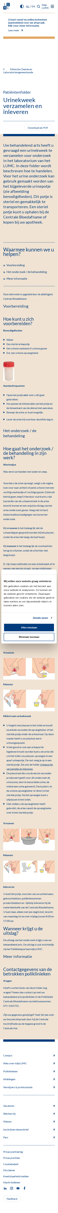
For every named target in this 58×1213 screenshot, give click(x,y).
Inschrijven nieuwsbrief (16, 1129)
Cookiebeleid (10, 1164)
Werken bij (9, 1113)
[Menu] (52, 6)
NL (27, 6)
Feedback (12, 1198)
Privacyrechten (11, 1157)
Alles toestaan (29, 627)
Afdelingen (9, 1079)
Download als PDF (38, 127)
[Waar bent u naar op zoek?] (39, 6)
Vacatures (8, 1105)
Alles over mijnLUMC (15, 1063)
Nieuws (7, 1121)
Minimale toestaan (29, 637)
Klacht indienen (11, 1182)
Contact (7, 1055)
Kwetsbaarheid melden (16, 1176)
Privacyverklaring (13, 1151)
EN (33, 6)
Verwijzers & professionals (18, 1087)
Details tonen (40, 618)
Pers (5, 1137)
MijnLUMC (45, 6)
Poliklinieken (10, 1071)
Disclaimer (9, 1170)
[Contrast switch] (21, 6)
